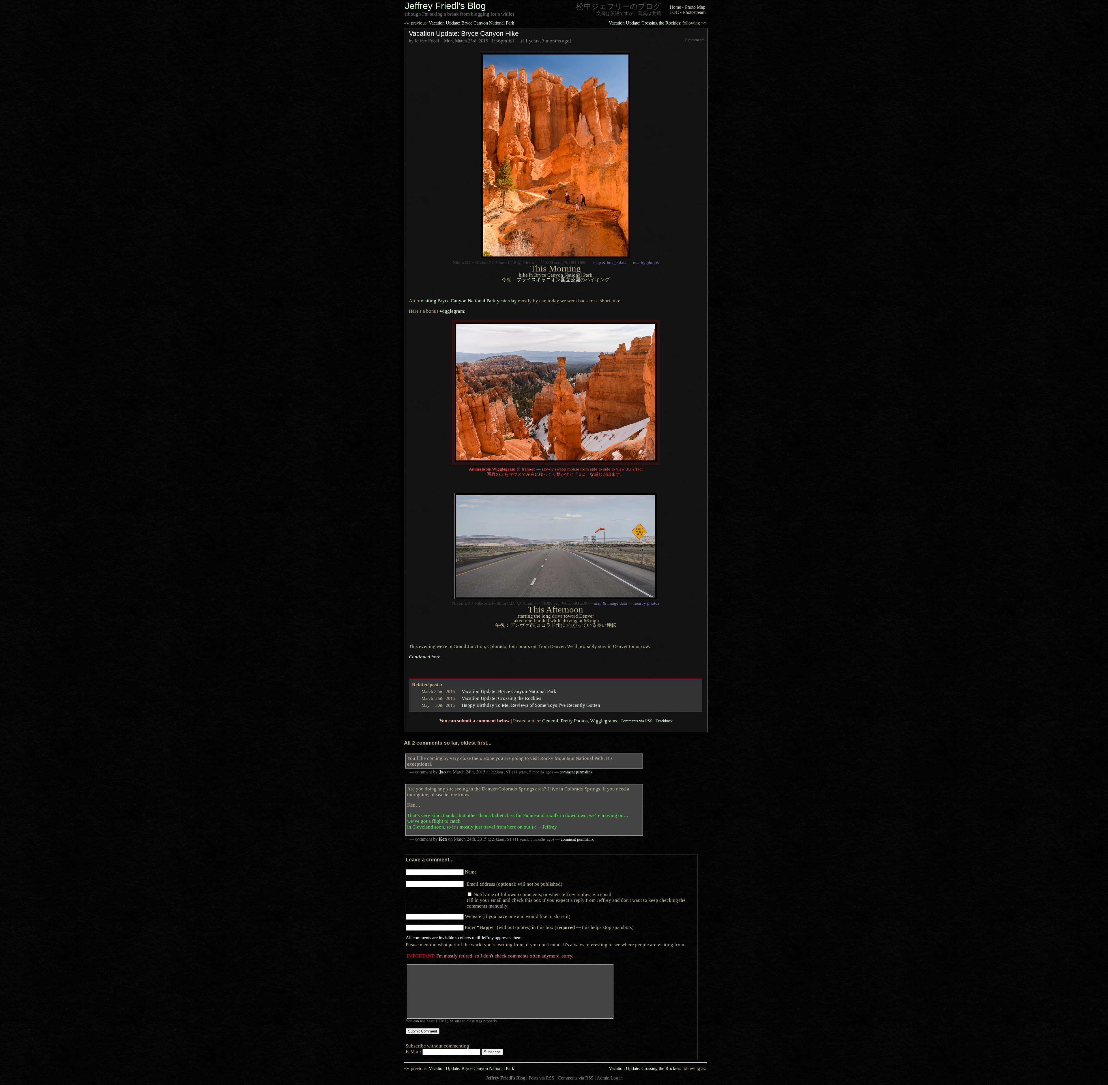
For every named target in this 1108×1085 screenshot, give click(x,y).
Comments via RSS (636, 721)
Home (675, 7)
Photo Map (695, 7)
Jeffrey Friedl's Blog (445, 6)
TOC (674, 12)
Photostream (694, 12)
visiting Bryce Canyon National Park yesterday (469, 300)
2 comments (694, 40)
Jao (442, 772)
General (550, 721)
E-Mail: (414, 1051)
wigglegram (452, 311)
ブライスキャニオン (548, 279)
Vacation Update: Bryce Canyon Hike (464, 33)
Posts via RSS (541, 1077)
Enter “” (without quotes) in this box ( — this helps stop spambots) (549, 927)
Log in (617, 1077)
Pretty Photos (574, 721)
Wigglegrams (603, 721)
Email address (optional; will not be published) (514, 884)
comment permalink (576, 772)
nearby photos (646, 262)
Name (471, 872)
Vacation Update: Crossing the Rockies (658, 22)
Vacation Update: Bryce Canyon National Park (459, 22)
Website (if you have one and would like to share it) (517, 916)
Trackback (664, 721)
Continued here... (426, 656)
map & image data (609, 262)
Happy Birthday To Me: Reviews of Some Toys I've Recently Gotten (531, 705)
